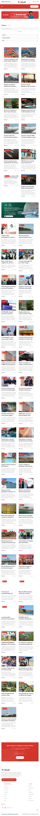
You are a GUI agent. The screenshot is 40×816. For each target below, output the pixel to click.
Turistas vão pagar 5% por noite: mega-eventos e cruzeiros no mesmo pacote (25, 263)
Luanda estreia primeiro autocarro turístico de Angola (26, 339)
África (5, 796)
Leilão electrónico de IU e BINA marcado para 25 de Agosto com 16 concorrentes (8, 365)
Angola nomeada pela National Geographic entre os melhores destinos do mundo (27, 189)
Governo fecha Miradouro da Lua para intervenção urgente (28, 86)
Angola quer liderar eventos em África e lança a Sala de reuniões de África (11, 87)
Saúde (5, 794)
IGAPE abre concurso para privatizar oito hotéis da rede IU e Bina (26, 415)
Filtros (20, 31)
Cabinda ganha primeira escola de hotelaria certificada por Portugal (8, 288)
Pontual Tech (31, 800)
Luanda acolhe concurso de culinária (7, 618)
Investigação (31, 794)
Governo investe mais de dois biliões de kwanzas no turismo (8, 720)
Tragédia (30, 796)
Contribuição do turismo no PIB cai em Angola (26, 694)
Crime (29, 790)
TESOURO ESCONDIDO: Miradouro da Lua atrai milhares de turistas (8, 644)
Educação (30, 792)
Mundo (5, 798)
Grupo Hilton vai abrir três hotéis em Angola (8, 440)
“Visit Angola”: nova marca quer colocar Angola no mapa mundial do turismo (8, 340)
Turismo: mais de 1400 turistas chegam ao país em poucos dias (28, 137)
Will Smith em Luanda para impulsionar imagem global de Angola (27, 163)
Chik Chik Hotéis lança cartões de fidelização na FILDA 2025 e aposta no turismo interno (8, 390)
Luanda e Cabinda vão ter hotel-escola (8, 669)
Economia (6, 790)
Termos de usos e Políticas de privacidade (9, 814)
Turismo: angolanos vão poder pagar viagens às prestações (11, 60)
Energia (29, 798)
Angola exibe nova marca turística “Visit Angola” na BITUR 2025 (25, 313)
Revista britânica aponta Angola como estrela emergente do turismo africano (25, 238)
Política (5, 785)
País (5, 800)
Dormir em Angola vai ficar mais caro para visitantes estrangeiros (11, 111)
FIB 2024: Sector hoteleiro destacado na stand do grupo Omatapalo (26, 619)
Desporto (6, 792)
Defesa (29, 785)
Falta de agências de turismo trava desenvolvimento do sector (7, 696)
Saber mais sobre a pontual (8, 779)
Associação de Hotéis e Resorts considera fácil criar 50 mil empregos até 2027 (26, 670)
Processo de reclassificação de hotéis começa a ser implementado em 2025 (8, 594)
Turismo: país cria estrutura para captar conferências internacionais (10, 138)
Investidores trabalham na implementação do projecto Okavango (26, 644)
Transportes (30, 788)
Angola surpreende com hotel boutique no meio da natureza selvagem (28, 111)
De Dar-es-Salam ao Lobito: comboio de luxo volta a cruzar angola (26, 364)
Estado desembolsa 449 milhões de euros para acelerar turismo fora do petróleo (11, 178)
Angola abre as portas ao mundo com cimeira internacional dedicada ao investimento (28, 61)
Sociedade (6, 788)
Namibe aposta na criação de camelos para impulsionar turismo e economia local (8, 543)
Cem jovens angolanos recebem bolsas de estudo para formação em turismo (25, 390)
